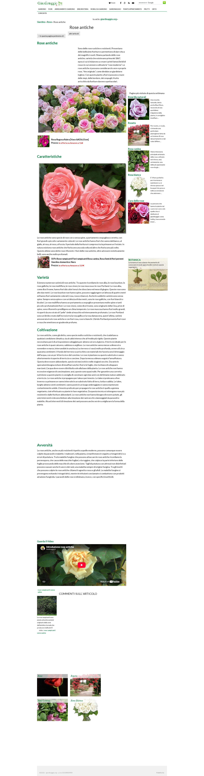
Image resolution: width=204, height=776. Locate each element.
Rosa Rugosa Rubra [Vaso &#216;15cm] (70, 139)
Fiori (50, 9)
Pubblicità (160, 773)
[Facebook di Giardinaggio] (120, 3)
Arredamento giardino (65, 9)
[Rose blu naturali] (139, 109)
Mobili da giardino (99, 9)
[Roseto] (85, 685)
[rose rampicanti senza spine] (47, 605)
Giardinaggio (115, 9)
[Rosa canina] (52, 709)
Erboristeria (82, 9)
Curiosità (42, 13)
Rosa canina (44, 700)
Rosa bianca (77, 700)
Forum (112, 3)
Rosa (40, 676)
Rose (49, 22)
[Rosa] (52, 685)
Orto (154, 9)
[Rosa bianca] (85, 709)
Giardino (42, 9)
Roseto (74, 676)
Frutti (147, 9)
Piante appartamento (132, 9)
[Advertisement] (64, 19)
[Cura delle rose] (139, 213)
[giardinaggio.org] (50, 3)
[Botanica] (148, 274)
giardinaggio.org (109, 19)
